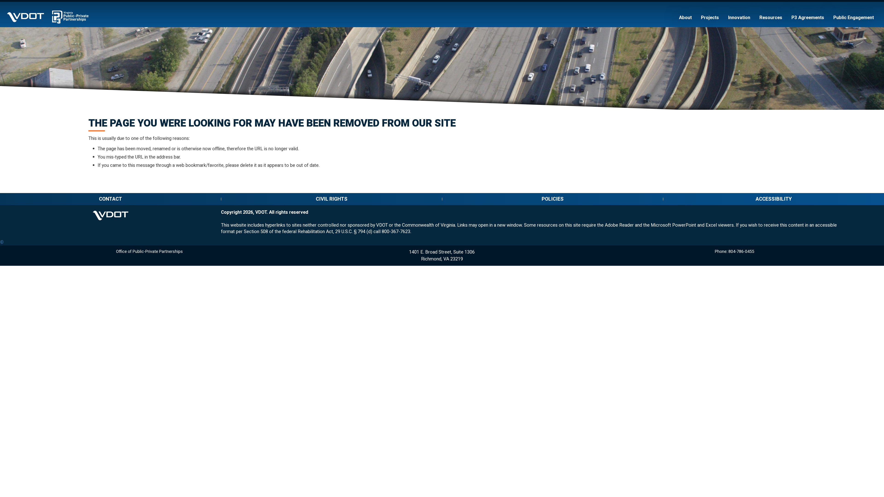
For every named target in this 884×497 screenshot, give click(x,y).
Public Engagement (853, 17)
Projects (710, 17)
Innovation (739, 17)
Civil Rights (331, 199)
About (685, 17)
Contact (110, 199)
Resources (770, 17)
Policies (553, 199)
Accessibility (774, 199)
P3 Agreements (807, 17)
